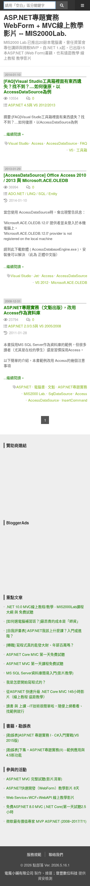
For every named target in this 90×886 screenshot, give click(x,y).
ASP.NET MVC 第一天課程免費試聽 (34, 663)
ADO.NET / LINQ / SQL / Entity (32, 193)
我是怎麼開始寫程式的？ (26, 681)
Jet (36, 275)
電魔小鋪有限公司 (19, 872)
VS (71, 149)
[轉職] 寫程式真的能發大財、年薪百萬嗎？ (40, 644)
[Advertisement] (40, 481)
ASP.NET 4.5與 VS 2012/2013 (31, 104)
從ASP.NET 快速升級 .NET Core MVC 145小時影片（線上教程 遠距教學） (45, 694)
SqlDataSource (60, 393)
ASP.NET (23, 386)
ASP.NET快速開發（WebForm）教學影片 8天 (42, 787)
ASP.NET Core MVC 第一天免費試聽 (35, 654)
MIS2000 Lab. (35, 393)
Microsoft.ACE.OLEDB (69, 282)
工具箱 (81, 149)
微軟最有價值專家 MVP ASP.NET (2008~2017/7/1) (46, 821)
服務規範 (34, 854)
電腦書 (39, 386)
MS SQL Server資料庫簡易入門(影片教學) (39, 672)
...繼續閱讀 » (14, 134)
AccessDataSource (61, 143)
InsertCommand (74, 400)
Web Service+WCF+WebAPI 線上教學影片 (40, 797)
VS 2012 (41, 282)
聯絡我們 (56, 854)
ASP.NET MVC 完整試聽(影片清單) (34, 778)
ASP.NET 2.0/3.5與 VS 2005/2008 (34, 325)
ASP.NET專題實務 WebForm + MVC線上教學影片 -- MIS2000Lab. (44, 25)
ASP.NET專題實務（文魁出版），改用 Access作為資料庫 (40, 310)
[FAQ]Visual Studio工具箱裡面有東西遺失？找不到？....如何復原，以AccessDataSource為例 (42, 86)
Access (37, 143)
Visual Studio (18, 143)
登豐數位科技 (67, 872)
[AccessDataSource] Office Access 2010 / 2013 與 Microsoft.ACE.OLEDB (45, 177)
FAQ (83, 143)
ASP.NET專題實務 (72, 386)
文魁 (51, 386)
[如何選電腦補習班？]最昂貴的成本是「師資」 (43, 621)
